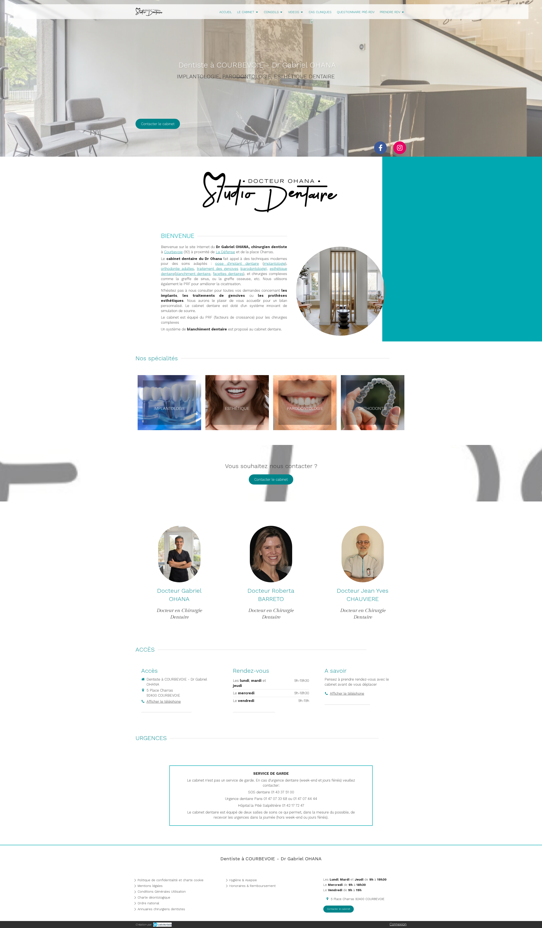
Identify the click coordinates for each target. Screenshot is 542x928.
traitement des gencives (218, 269)
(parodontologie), (254, 269)
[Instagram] (399, 147)
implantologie (274, 263)
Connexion (398, 924)
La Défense (225, 252)
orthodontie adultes (177, 269)
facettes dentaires (228, 274)
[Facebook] (380, 147)
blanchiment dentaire (193, 274)
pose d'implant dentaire (237, 263)
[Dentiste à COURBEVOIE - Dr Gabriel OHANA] (149, 15)
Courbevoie (173, 252)
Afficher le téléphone (164, 701)
